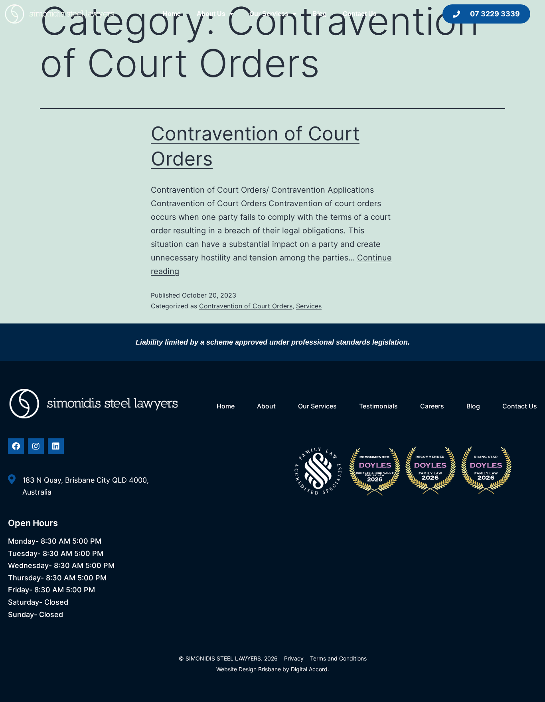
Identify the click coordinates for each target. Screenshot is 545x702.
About (266, 406)
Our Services (268, 13)
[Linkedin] (56, 446)
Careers (432, 406)
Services (309, 306)
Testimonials (378, 406)
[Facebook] (16, 446)
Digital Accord (309, 669)
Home (172, 13)
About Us (211, 13)
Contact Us (360, 13)
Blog (319, 13)
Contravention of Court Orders (245, 306)
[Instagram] (36, 446)
